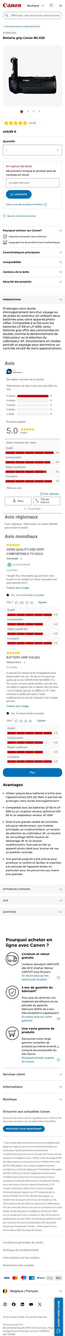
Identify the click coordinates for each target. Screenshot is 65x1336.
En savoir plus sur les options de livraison (35, 977)
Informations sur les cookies (21, 1257)
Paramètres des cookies (18, 1265)
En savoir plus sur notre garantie (37, 1018)
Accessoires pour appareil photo (22, 26)
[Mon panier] (51, 5)
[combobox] (32, 15)
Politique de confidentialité (21, 1250)
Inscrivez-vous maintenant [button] (24, 1128)
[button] (22, 112)
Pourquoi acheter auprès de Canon (38, 1059)
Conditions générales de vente (23, 1242)
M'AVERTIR (21, 194)
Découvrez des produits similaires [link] (24, 204)
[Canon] (12, 5)
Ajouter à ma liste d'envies (21, 216)
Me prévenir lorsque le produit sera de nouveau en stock (31, 172)
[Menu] (60, 5)
